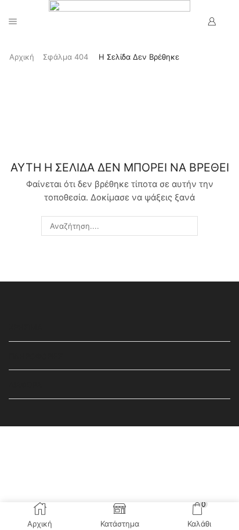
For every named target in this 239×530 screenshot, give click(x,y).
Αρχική (21, 56)
